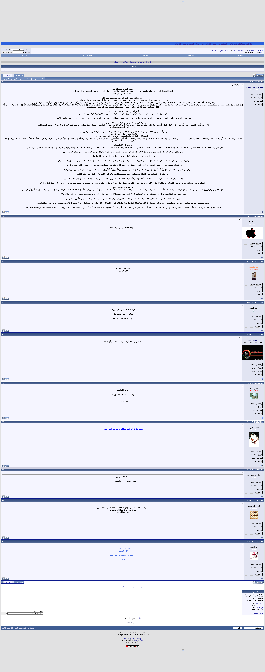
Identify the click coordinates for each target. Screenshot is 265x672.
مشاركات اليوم (87, 55)
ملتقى (138, 618)
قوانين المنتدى (258, 613)
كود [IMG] (259, 607)
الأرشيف (10, 628)
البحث (26, 55)
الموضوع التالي (127, 587)
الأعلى (4, 628)
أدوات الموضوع (40, 79)
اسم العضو (27, 49)
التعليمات (191, 55)
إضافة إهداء (5, 70)
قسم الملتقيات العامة (240, 50)
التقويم (145, 55)
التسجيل (240, 55)
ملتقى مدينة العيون (255, 50)
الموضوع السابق (138, 587)
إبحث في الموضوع (26, 79)
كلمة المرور (27, 52)
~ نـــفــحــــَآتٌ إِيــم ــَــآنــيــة (221, 50)
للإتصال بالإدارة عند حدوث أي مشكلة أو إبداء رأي (132, 62)
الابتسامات (259, 606)
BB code (258, 604)
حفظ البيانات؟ (6, 50)
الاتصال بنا (31, 628)
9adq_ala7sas (138, 640)
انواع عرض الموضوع (10, 79)
